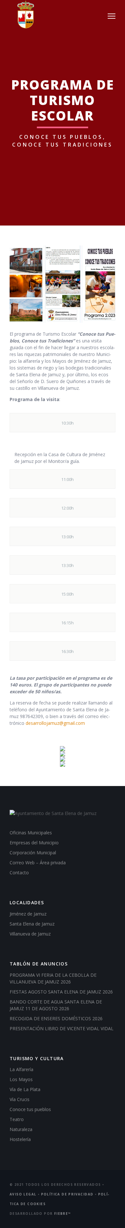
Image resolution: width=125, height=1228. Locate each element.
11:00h (67, 479)
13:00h (67, 537)
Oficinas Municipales (31, 833)
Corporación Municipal (33, 852)
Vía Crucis (19, 1099)
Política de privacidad (67, 1194)
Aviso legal (23, 1194)
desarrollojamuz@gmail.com (55, 723)
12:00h (67, 508)
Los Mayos (21, 1079)
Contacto (19, 872)
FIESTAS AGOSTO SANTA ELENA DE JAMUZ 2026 (61, 992)
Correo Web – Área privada (38, 862)
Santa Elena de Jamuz (32, 924)
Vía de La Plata (25, 1089)
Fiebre (62, 1213)
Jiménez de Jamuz (28, 914)
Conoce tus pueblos (30, 1109)
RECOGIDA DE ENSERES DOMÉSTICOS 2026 (56, 1018)
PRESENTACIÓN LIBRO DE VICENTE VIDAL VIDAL (61, 1028)
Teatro (17, 1119)
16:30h (67, 651)
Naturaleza (21, 1129)
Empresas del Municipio (34, 842)
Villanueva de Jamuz (30, 934)
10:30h (67, 423)
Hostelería (20, 1139)
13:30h (67, 565)
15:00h (67, 594)
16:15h (67, 623)
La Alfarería (21, 1069)
